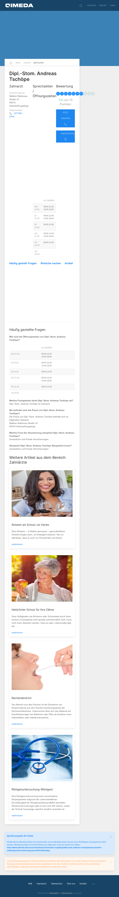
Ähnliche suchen (50, 263)
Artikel (69, 263)
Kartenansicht (68, 133)
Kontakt (103, 5)
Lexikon (26, 63)
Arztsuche (38, 63)
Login (112, 5)
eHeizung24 (53, 893)
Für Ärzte (91, 5)
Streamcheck (67, 893)
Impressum (41, 883)
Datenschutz (56, 883)
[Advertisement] (59, 35)
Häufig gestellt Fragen (23, 263)
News (17, 63)
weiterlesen (17, 544)
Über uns (71, 883)
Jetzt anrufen (65, 115)
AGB (30, 883)
